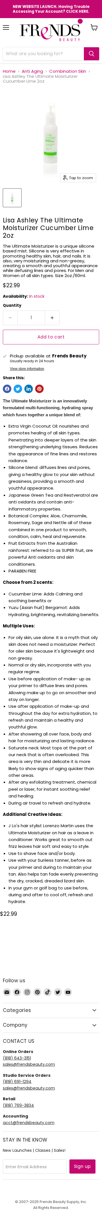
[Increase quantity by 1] (52, 317)
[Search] (91, 53)
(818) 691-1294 (17, 1081)
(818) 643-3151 (17, 1058)
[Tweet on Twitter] (18, 389)
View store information (27, 369)
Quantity (12, 305)
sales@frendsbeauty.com (29, 1064)
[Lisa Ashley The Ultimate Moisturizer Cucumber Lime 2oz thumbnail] (12, 198)
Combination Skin (67, 71)
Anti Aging (32, 71)
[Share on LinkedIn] (28, 389)
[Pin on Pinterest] (39, 389)
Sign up (82, 1166)
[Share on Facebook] (7, 389)
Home (9, 71)
